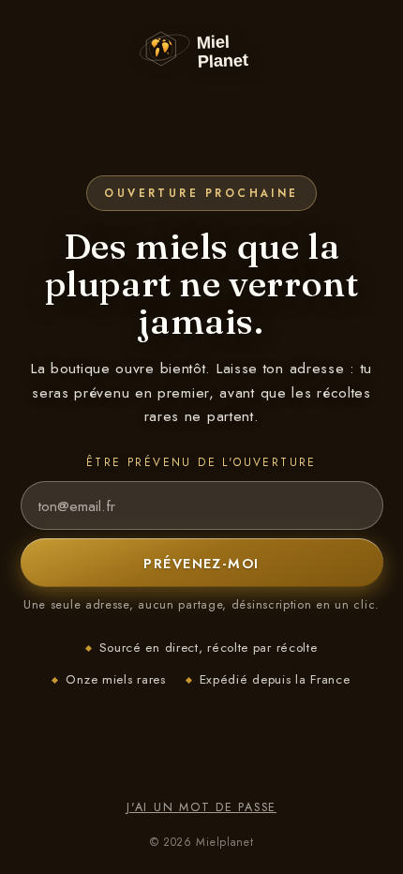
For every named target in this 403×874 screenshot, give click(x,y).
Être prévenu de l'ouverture (201, 462)
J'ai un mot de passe (201, 807)
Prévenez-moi (201, 563)
